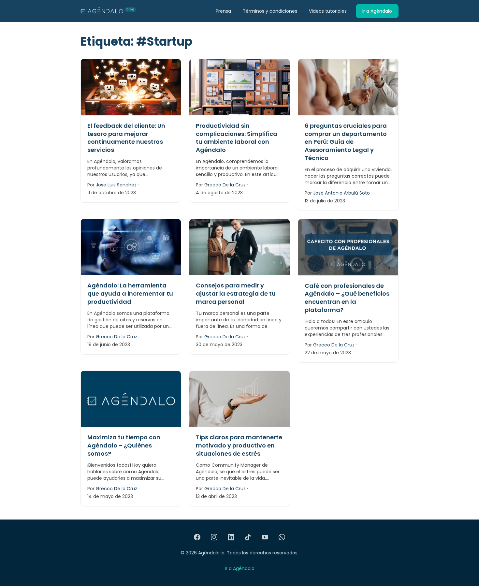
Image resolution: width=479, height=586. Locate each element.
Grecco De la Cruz (225, 185)
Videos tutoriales (328, 11)
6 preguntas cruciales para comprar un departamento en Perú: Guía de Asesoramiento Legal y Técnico (346, 142)
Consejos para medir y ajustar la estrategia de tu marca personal (236, 293)
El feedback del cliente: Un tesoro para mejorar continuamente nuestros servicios (126, 138)
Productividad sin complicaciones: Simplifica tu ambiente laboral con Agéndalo (236, 138)
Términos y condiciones (270, 11)
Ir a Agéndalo (377, 11)
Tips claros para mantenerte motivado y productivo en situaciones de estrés (239, 445)
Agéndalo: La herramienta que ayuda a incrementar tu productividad (130, 293)
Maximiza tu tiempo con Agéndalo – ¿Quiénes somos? (123, 445)
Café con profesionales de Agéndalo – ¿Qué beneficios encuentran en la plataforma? (347, 298)
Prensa (223, 11)
